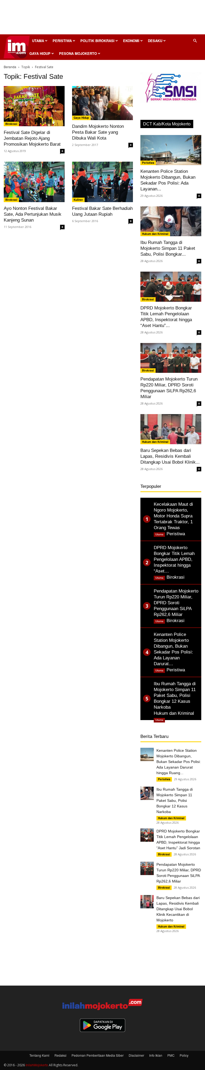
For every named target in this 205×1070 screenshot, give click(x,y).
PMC (171, 1055)
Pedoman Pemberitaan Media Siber (98, 1055)
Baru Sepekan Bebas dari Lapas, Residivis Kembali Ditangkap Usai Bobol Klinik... (170, 456)
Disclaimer (136, 1055)
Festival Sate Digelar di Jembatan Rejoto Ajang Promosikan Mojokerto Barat (32, 138)
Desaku (155, 40)
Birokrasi (11, 124)
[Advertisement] (102, 19)
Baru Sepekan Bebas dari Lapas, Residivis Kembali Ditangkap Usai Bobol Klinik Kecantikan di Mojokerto (178, 909)
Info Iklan (155, 1055)
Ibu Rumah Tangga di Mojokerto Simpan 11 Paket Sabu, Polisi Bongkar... (167, 248)
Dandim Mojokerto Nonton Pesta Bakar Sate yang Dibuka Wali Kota (98, 132)
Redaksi (60, 1055)
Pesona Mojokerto (78, 53)
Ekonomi (131, 40)
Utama (38, 40)
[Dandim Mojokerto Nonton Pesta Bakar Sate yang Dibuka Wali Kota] (102, 103)
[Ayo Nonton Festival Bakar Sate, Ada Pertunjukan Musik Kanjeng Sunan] (34, 182)
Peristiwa (62, 40)
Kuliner (78, 200)
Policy (184, 1055)
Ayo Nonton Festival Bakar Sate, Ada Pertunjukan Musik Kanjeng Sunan (32, 214)
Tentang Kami (39, 1055)
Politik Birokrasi (97, 40)
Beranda (10, 66)
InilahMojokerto (37, 1065)
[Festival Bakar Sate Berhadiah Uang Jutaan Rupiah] (102, 182)
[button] (194, 40)
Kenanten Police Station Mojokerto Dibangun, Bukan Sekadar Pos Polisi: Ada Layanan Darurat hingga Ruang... (178, 761)
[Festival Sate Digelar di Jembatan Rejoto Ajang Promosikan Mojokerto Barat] (34, 106)
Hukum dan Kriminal (155, 234)
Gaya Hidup (39, 53)
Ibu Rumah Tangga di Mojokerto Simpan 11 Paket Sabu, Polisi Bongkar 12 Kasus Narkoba (174, 800)
